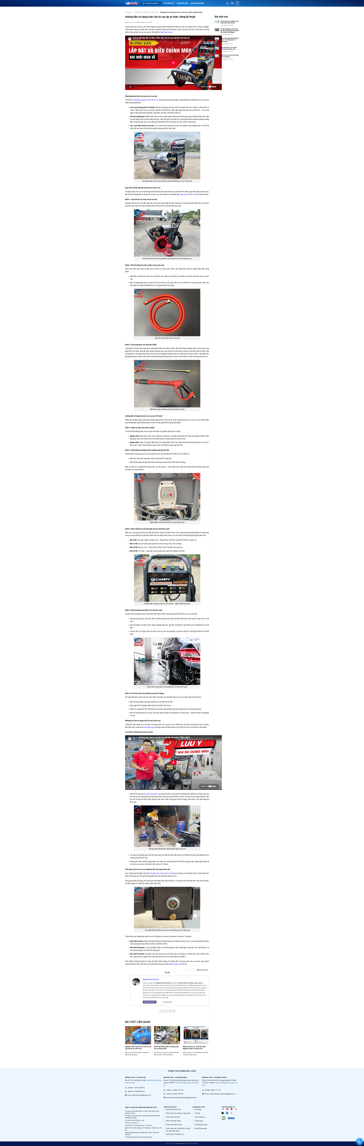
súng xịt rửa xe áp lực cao (150, 833)
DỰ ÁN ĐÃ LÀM (182, 3)
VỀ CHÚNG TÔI (169, 3)
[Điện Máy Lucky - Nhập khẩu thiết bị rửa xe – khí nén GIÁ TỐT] (131, 3)
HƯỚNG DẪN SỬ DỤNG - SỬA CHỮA (146, 12)
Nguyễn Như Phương (146, 22)
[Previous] (125, 1100)
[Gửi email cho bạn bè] (167, 1050)
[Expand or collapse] (207, 95)
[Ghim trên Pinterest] (170, 1050)
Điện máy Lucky (166, 32)
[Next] (131, 1100)
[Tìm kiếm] (232, 3)
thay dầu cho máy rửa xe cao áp (162, 912)
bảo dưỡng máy (148, 766)
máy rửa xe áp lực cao (188, 233)
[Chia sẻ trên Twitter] (163, 1050)
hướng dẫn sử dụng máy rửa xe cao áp (146, 139)
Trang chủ (128, 12)
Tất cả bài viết (149, 1041)
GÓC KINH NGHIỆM (197, 3)
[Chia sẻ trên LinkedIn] (174, 1050)
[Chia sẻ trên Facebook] (160, 1050)
